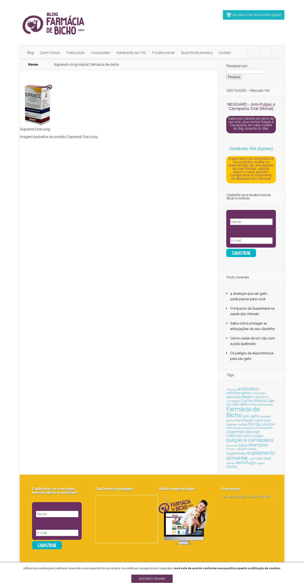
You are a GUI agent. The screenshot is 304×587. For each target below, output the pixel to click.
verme (230, 463)
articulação (234, 397)
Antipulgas (259, 393)
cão (229, 404)
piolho (247, 436)
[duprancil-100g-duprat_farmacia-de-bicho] (37, 125)
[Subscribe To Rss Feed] (278, 52)
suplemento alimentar (250, 455)
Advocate (231, 389)
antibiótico (248, 388)
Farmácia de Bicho (243, 412)
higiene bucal (262, 420)
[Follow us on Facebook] (265, 52)
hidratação (244, 420)
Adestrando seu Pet (131, 52)
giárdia (230, 420)
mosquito (266, 428)
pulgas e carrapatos (250, 440)
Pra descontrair (163, 52)
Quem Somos (50, 52)
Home (33, 64)
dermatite (239, 404)
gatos (255, 416)
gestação (265, 416)
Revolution (232, 445)
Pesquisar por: (237, 66)
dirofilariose (255, 404)
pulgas (258, 436)
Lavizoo (268, 424)
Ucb (251, 458)
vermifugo (245, 462)
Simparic (231, 448)
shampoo (258, 444)
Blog (30, 52)
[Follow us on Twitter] (253, 52)
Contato (225, 52)
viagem (261, 463)
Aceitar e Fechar (152, 578)
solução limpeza (246, 448)
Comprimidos (253, 400)
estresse (268, 404)
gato (246, 416)
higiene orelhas (237, 424)
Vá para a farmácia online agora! (256, 15)
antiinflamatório (238, 393)
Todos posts (75, 52)
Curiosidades (100, 52)
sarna (243, 445)
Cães (271, 401)
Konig (254, 424)
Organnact (235, 431)
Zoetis (231, 466)
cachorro (261, 397)
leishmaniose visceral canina (242, 428)
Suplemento (236, 453)
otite (249, 432)
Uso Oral (263, 458)
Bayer (247, 396)
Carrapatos (233, 401)
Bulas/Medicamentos (197, 52)
